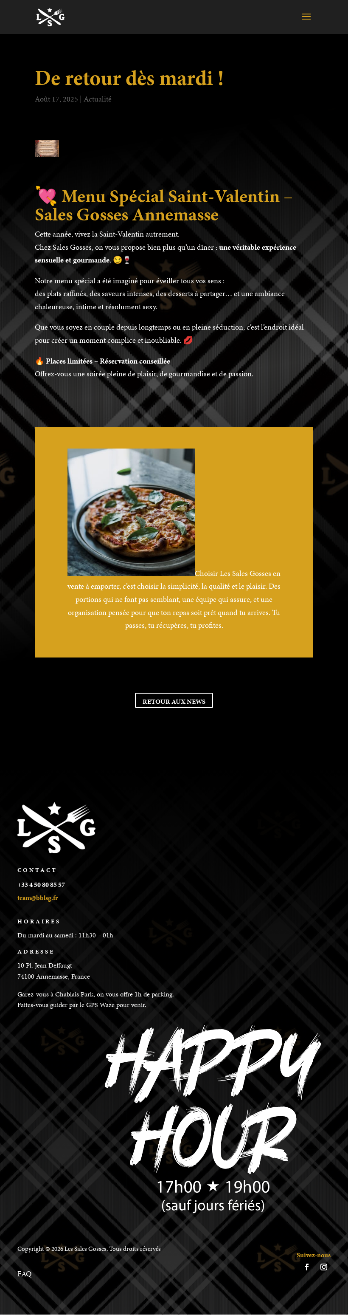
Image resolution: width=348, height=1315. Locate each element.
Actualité (98, 98)
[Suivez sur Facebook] (307, 1267)
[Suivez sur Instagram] (324, 1267)
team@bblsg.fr (37, 898)
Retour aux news (174, 701)
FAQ (24, 1273)
